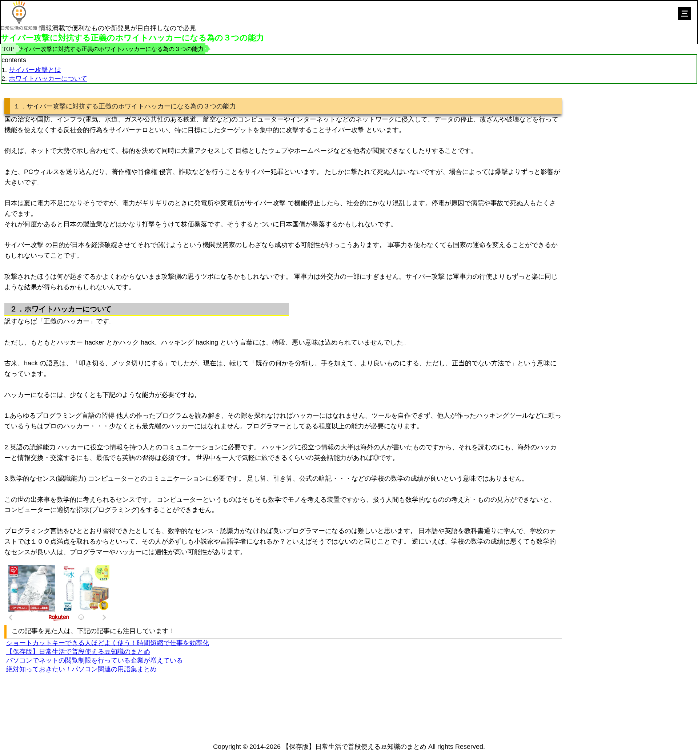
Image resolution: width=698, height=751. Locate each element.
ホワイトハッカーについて (48, 78)
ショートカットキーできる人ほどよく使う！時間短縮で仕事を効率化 (107, 643)
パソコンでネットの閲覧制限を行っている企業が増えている (94, 660)
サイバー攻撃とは (35, 69)
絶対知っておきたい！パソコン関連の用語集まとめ (81, 669)
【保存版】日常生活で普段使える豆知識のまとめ (78, 651)
